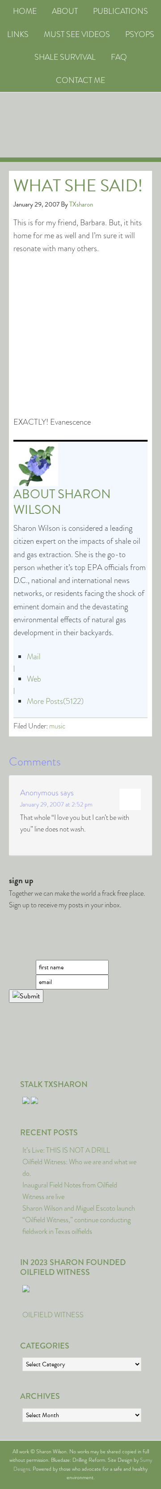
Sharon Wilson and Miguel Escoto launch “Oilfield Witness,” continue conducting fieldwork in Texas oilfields (78, 1220)
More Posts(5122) (55, 701)
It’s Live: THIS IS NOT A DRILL (66, 1150)
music (57, 726)
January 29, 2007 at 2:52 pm (56, 804)
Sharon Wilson (62, 502)
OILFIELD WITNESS (53, 1315)
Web (34, 679)
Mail (34, 656)
